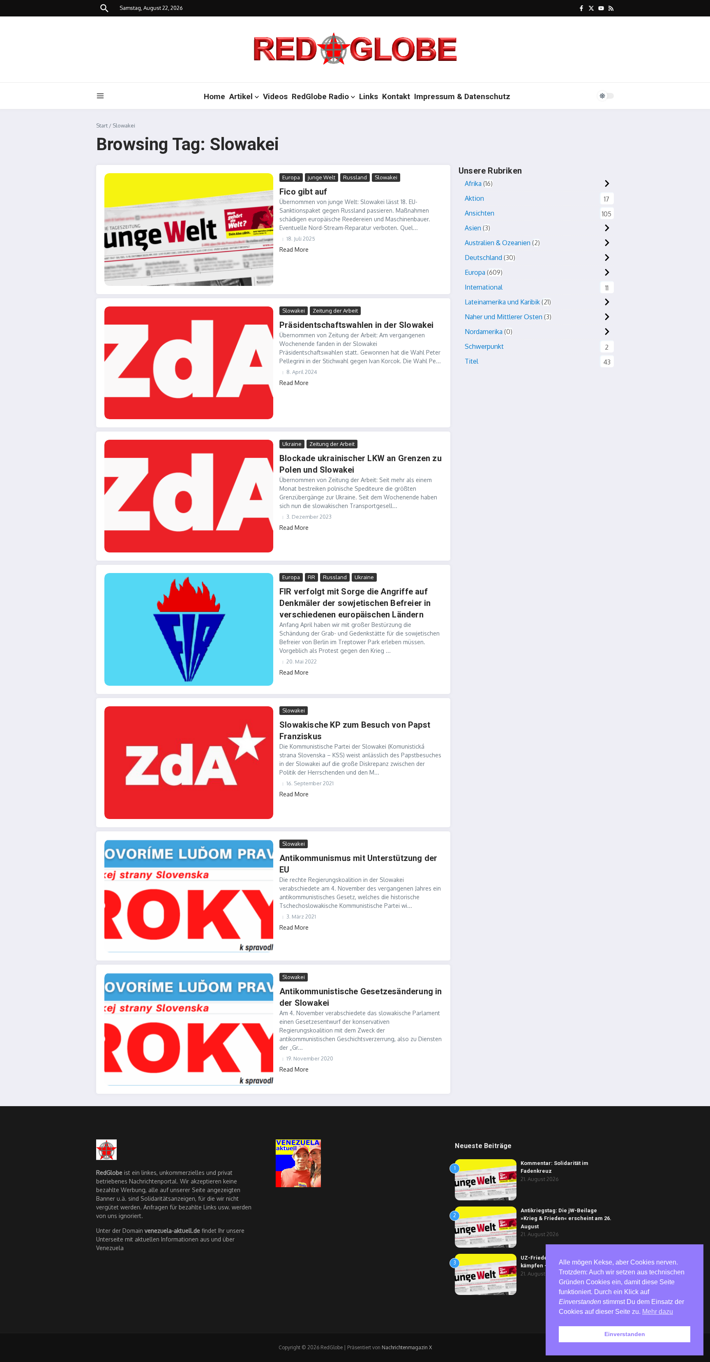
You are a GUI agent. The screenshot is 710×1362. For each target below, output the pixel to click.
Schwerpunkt (484, 346)
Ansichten (479, 213)
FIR (311, 577)
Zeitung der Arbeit (335, 310)
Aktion (474, 198)
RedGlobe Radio (320, 96)
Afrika (473, 183)
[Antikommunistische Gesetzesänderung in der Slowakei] (188, 1029)
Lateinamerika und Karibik (502, 302)
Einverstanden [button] (624, 1334)
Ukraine (292, 444)
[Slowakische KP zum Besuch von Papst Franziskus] (188, 762)
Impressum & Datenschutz (462, 96)
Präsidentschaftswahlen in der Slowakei (356, 325)
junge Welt (321, 177)
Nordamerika (484, 331)
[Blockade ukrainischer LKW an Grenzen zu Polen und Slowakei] (188, 496)
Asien (473, 228)
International (484, 287)
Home (214, 96)
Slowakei (386, 177)
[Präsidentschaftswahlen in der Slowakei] (188, 362)
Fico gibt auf (303, 192)
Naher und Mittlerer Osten (503, 317)
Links (368, 96)
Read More (294, 249)
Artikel (241, 96)
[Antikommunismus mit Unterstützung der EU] (188, 896)
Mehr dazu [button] (657, 1311)
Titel (471, 361)
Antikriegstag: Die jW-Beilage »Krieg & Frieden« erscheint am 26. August (566, 1218)
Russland (355, 177)
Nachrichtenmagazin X (407, 1347)
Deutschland (483, 257)
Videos (275, 96)
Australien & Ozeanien (497, 243)
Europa (291, 177)
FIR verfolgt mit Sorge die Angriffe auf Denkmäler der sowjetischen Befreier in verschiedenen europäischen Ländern (355, 603)
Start (102, 125)
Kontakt (396, 96)
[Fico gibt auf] (188, 229)
